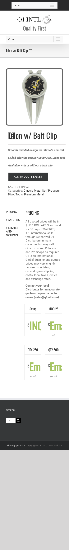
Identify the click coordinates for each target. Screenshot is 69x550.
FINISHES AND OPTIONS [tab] (12, 231)
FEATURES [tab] (13, 220)
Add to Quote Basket (28, 176)
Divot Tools (15, 194)
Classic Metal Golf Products (42, 190)
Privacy (21, 445)
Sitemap (11, 445)
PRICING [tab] (11, 212)
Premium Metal (34, 194)
